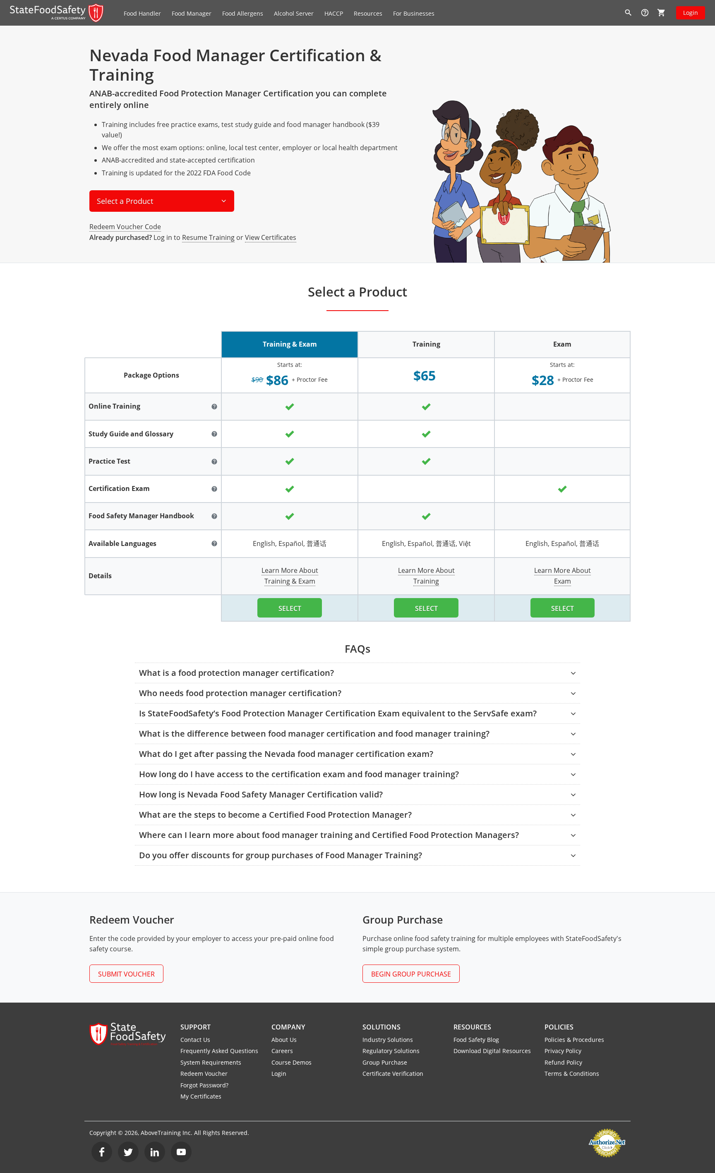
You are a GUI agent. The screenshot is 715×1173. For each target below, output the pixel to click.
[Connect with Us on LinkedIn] (154, 1152)
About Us (284, 1040)
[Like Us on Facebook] (101, 1152)
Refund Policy (563, 1062)
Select (289, 608)
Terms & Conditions (572, 1073)
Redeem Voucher (204, 1073)
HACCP (333, 13)
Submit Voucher (126, 974)
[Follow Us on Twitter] (128, 1152)
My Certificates (200, 1096)
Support (195, 1027)
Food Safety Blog (476, 1040)
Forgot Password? (204, 1085)
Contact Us (195, 1040)
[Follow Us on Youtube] (181, 1152)
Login (690, 13)
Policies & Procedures (574, 1040)
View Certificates (270, 237)
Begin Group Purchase (411, 974)
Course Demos (291, 1062)
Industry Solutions (387, 1040)
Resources (472, 1027)
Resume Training (208, 237)
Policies (559, 1027)
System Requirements (210, 1062)
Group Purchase (384, 1062)
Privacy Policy (563, 1051)
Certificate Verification (392, 1073)
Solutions (381, 1027)
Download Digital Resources (492, 1051)
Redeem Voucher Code (125, 226)
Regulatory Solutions (391, 1051)
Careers (282, 1051)
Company (288, 1027)
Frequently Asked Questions (219, 1051)
